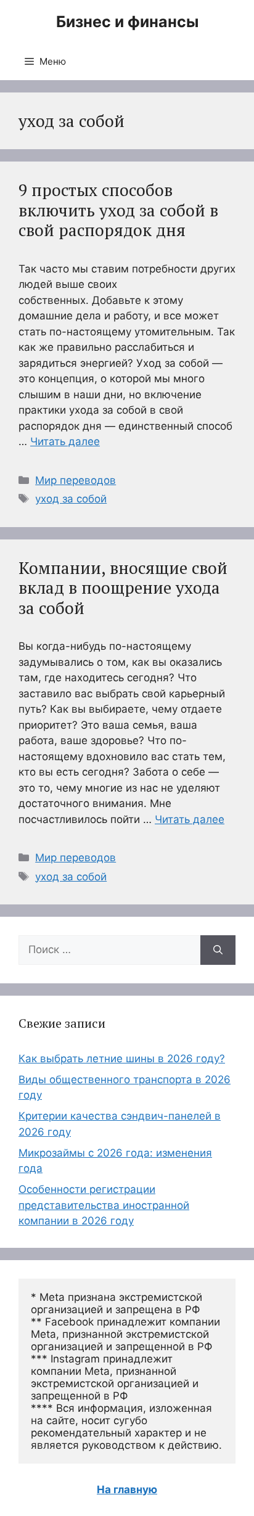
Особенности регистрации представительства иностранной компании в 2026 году (103, 1205)
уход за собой (71, 499)
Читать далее (65, 441)
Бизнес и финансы (127, 21)
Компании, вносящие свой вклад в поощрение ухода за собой (122, 588)
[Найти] (218, 950)
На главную (127, 1489)
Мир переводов (75, 480)
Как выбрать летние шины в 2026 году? (121, 1058)
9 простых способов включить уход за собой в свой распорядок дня (118, 210)
